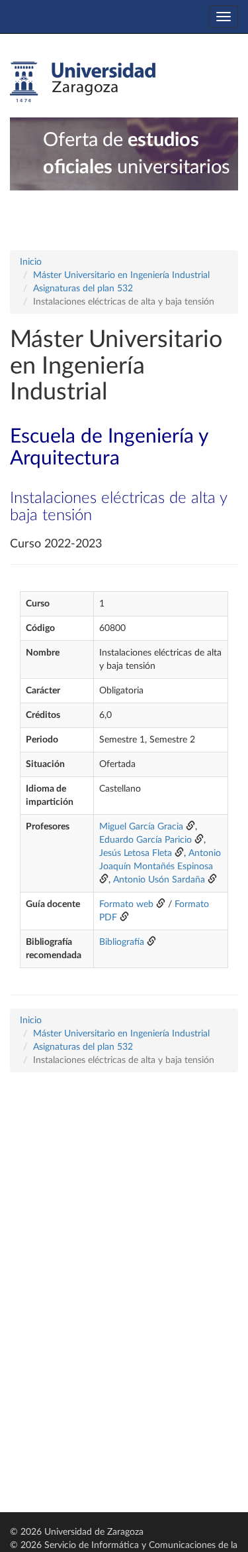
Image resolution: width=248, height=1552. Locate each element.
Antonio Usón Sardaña (159, 879)
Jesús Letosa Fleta (135, 853)
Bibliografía (121, 942)
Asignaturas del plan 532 (83, 288)
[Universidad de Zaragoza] (82, 82)
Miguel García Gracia (141, 826)
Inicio (31, 262)
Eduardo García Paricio (145, 840)
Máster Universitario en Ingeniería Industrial (121, 275)
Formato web (126, 904)
